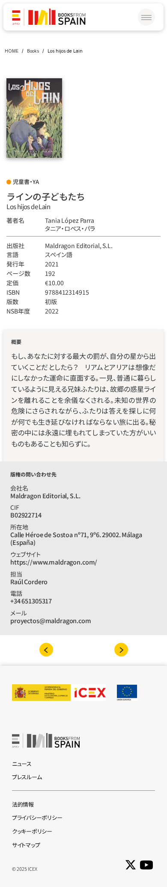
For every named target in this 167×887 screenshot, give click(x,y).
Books (33, 50)
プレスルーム (27, 777)
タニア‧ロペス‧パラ (70, 228)
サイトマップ (26, 845)
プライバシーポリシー (37, 817)
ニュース (22, 764)
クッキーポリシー (32, 831)
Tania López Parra (69, 220)
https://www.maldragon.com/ (53, 561)
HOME (11, 50)
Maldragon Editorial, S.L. (78, 245)
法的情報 (23, 804)
